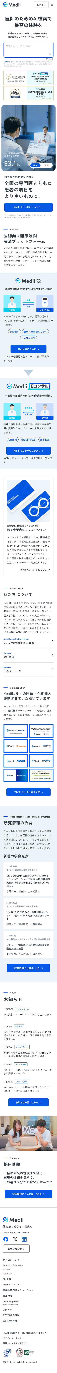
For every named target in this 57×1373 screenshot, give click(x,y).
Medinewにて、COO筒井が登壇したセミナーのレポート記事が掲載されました (27, 1088)
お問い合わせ (10, 1320)
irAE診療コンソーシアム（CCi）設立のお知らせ (28, 1016)
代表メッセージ (9, 1273)
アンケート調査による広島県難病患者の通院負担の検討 (27, 946)
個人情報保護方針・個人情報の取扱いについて (25, 1332)
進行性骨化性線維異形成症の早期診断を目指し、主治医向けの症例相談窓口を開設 (27, 1054)
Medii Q (7, 1278)
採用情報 (7, 1295)
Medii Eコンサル (11, 1284)
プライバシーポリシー (13, 1338)
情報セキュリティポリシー (15, 1343)
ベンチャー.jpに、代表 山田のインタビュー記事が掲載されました (28, 1071)
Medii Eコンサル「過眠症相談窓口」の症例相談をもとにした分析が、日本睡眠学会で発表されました (28, 1035)
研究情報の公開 (11, 1314)
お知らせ (7, 1309)
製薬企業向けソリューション (18, 1290)
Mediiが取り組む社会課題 (13, 1265)
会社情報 (6, 1269)
